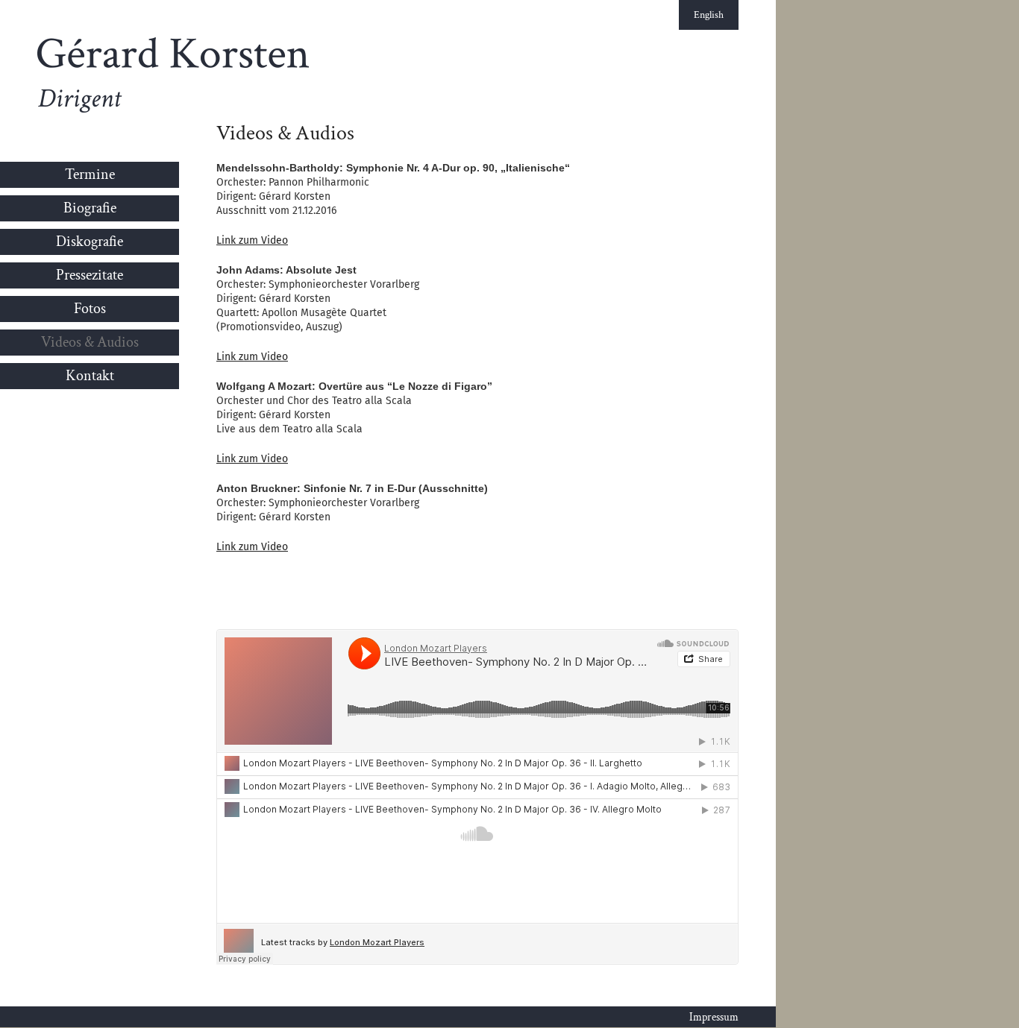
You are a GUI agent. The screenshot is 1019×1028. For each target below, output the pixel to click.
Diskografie (89, 241)
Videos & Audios (90, 342)
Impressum (714, 1017)
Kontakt (90, 375)
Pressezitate (89, 275)
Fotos (90, 308)
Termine (90, 174)
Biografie (89, 208)
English (709, 15)
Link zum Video (252, 240)
